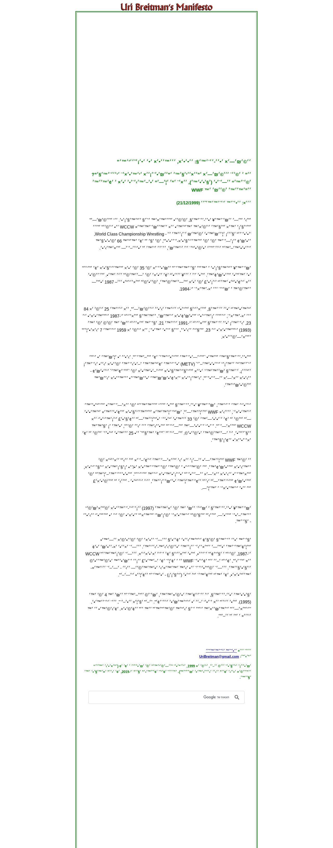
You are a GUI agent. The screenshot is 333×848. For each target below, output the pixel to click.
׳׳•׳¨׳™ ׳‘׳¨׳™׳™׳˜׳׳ (221, 651)
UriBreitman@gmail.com (219, 656)
